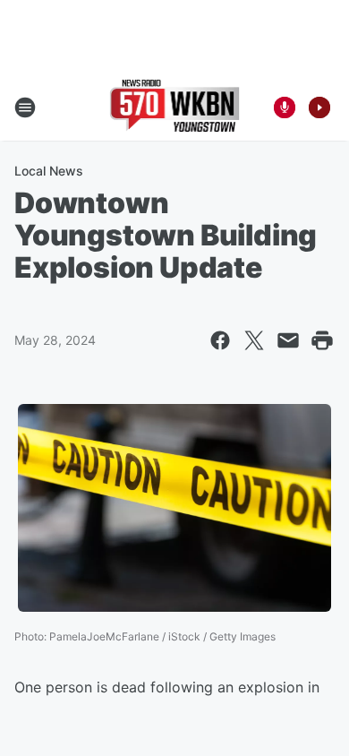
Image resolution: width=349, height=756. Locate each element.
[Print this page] (322, 340)
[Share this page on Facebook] (220, 340)
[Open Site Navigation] (25, 107)
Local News (48, 170)
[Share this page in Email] (288, 340)
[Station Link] (175, 107)
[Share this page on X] (254, 340)
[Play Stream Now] (319, 107)
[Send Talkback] (284, 107)
